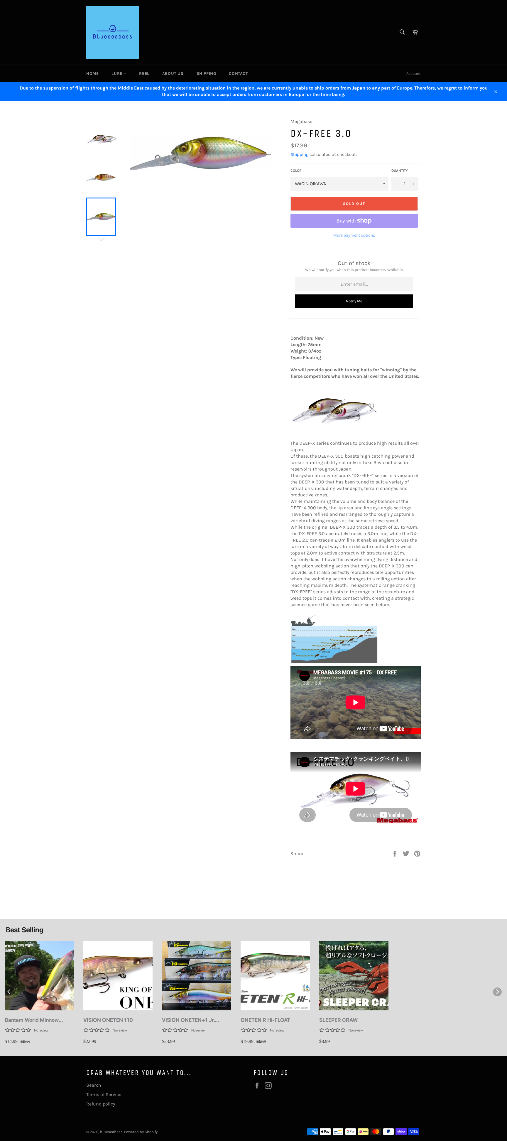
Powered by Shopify (141, 1132)
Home (92, 73)
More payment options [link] (354, 235)
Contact (238, 73)
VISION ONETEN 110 (108, 1020)
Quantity (399, 170)
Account (413, 73)
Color (296, 170)
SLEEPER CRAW (338, 1020)
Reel (144, 73)
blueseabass (111, 1132)
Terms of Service (103, 1094)
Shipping (206, 73)
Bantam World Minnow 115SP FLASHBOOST (32, 1020)
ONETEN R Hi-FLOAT (265, 1020)
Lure (117, 73)
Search (93, 1085)
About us (173, 73)
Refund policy (100, 1104)
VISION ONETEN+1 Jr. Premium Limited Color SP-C (196, 1020)
